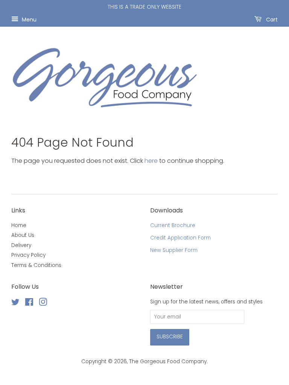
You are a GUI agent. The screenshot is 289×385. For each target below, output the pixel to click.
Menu (28, 19)
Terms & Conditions (36, 265)
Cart (271, 19)
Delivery (21, 245)
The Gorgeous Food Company (168, 361)
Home (18, 225)
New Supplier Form (174, 250)
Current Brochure (172, 225)
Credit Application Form (180, 237)
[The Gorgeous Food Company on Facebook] (29, 303)
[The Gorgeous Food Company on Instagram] (43, 303)
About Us (22, 235)
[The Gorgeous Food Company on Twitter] (15, 303)
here (151, 160)
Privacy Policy (28, 255)
